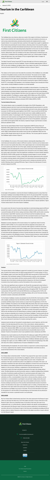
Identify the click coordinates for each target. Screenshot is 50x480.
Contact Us (25, 444)
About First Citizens (25, 442)
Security (25, 471)
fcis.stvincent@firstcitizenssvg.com (26, 434)
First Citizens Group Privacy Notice (25, 468)
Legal (25, 466)
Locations (25, 447)
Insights (25, 450)
